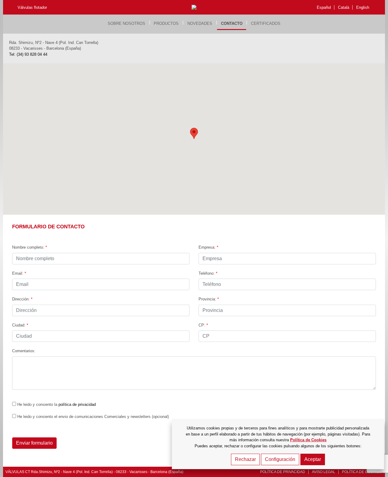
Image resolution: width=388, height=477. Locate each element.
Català (343, 7)
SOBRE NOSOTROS (126, 23)
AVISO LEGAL (323, 472)
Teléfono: (208, 273)
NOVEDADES (199, 23)
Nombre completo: (29, 247)
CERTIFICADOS (265, 23)
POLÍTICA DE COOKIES (361, 472)
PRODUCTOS (166, 23)
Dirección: (22, 299)
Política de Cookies (308, 440)
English (362, 7)
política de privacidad (77, 404)
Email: (19, 273)
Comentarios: (23, 351)
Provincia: (209, 299)
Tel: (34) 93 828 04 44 (28, 54)
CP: (203, 325)
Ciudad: (20, 325)
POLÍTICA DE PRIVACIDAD (282, 472)
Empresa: (208, 247)
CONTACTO (231, 23)
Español (324, 7)
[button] (194, 133)
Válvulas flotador (32, 7)
